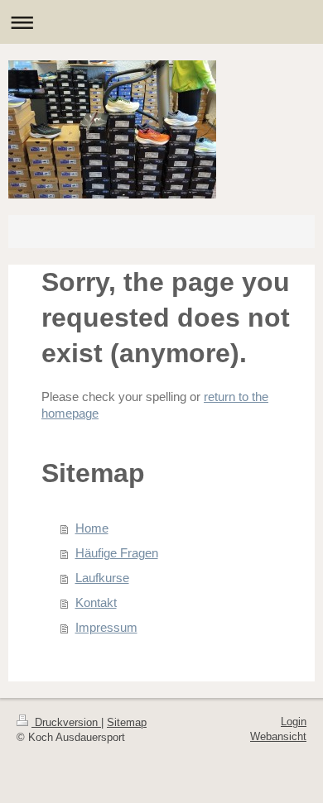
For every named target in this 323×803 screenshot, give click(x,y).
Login (293, 721)
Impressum (106, 627)
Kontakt (96, 602)
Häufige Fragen (116, 553)
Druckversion (66, 722)
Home (91, 528)
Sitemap (127, 722)
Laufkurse (102, 578)
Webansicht (278, 736)
